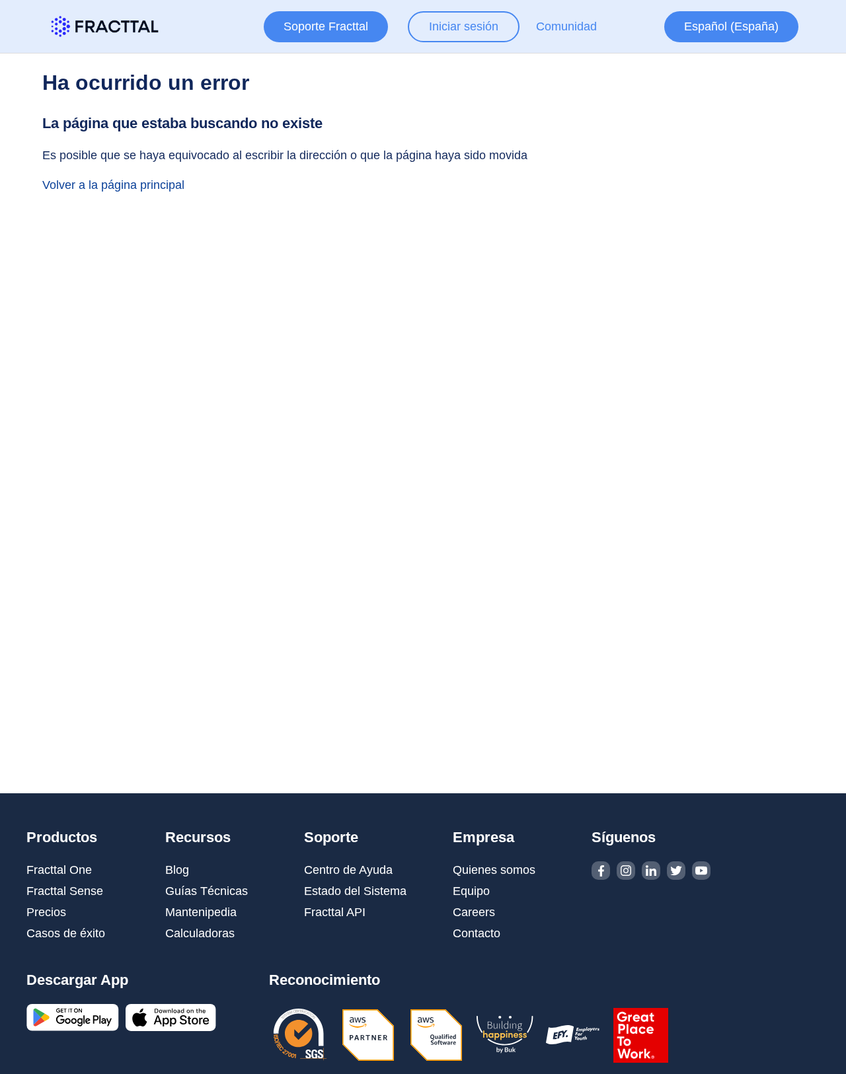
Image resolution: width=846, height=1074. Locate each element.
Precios (46, 912)
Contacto (476, 933)
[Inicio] (105, 26)
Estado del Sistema (355, 891)
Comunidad (566, 26)
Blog (177, 870)
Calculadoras (200, 933)
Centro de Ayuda (348, 870)
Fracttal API (334, 912)
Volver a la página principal (113, 185)
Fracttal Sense (64, 891)
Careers (474, 912)
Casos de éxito (65, 933)
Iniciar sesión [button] (463, 26)
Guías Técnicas (206, 891)
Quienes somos (494, 870)
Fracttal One (59, 870)
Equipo (471, 891)
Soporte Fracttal (326, 26)
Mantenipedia (201, 912)
